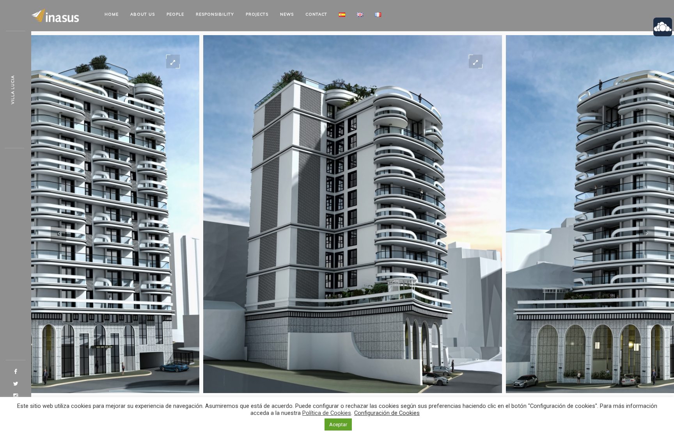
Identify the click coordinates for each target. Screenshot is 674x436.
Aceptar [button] (338, 424)
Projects (257, 14)
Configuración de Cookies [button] (387, 412)
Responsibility (215, 14)
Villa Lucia (12, 89)
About (142, 14)
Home (112, 14)
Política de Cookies (326, 412)
